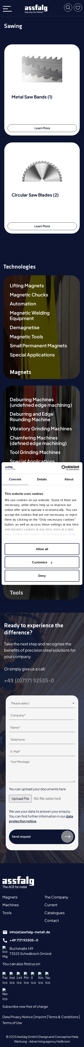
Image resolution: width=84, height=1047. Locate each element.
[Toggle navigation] (8, 8)
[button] (68, 7)
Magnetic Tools (26, 336)
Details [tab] (42, 479)
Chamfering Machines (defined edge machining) (38, 440)
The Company (56, 897)
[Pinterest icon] (26, 978)
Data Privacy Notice (17, 1017)
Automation (23, 303)
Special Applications (32, 354)
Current (50, 905)
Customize (39, 562)
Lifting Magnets (27, 285)
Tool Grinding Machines (35, 452)
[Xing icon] (40, 978)
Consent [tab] (15, 479)
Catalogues (54, 912)
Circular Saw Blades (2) (35, 195)
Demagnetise (25, 327)
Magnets (10, 897)
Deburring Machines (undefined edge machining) (41, 402)
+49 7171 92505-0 (24, 940)
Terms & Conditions (63, 1017)
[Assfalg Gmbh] (18, 882)
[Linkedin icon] (19, 978)
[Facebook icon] (5, 978)
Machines (10, 905)
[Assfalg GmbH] (36, 9)
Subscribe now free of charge (25, 1006)
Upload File (20, 798)
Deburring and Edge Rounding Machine (31, 416)
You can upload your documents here (37, 789)
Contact (51, 920)
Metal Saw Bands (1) (32, 96)
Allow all (42, 549)
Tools (7, 912)
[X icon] (33, 978)
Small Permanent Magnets (38, 345)
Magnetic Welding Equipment (30, 315)
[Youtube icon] (47, 978)
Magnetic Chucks (29, 294)
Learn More (42, 128)
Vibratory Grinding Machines (41, 428)
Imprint (41, 1017)
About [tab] (68, 479)
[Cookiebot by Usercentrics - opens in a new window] (61, 468)
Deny (42, 575)
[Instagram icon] (12, 978)
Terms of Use (12, 1023)
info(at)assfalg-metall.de (30, 932)
